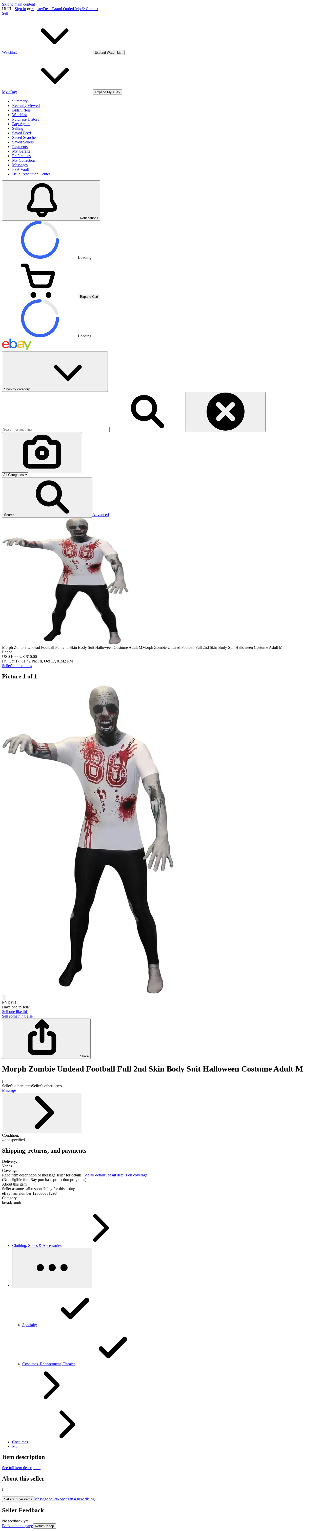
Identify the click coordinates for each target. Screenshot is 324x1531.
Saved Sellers (23, 142)
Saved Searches (24, 137)
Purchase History (25, 119)
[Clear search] (226, 412)
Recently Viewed (26, 105)
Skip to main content (18, 4)
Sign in (20, 9)
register (37, 9)
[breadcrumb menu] (52, 1268)
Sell (5, 13)
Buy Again (21, 124)
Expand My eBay (107, 92)
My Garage (21, 151)
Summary (20, 101)
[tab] (162, 1184)
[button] (47, 497)
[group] (162, 840)
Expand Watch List (109, 52)
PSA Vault (20, 169)
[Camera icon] (42, 452)
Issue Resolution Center (31, 174)
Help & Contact (85, 9)
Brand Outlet (62, 9)
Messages (20, 165)
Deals (47, 9)
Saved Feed (21, 133)
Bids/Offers (21, 110)
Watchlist (19, 115)
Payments (20, 146)
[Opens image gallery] (4, 997)
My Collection (23, 160)
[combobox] (56, 429)
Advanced (100, 514)
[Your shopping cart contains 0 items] (40, 296)
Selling (17, 128)
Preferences (21, 156)
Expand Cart (89, 297)
